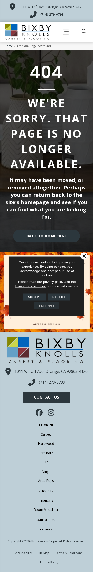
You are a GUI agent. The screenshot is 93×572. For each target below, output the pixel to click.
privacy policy (53, 282)
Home (9, 46)
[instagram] (51, 412)
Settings (47, 305)
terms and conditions (30, 286)
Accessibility (24, 553)
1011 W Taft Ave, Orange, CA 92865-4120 (51, 7)
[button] (46, 397)
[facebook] (39, 412)
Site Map (43, 553)
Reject (58, 297)
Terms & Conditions (68, 553)
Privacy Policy (49, 562)
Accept (34, 297)
